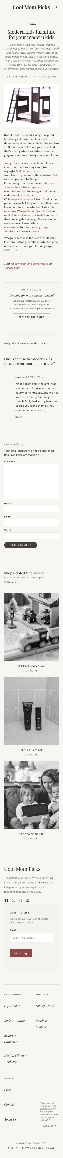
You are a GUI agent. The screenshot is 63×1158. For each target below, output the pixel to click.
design (7, 343)
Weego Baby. (12, 267)
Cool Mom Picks (31, 7)
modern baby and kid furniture (29, 264)
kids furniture (19, 343)
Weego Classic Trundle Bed (34, 211)
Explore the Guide (34, 318)
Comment (10, 461)
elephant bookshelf (23, 199)
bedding (36, 227)
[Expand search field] (55, 7)
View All (11, 582)
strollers (10, 231)
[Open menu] (6, 7)
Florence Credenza (22, 215)
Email (7, 516)
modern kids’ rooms (37, 343)
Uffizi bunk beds (29, 171)
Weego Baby (12, 163)
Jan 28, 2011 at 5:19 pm (33, 377)
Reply (18, 416)
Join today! (21, 953)
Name (8, 503)
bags (45, 227)
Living (31, 24)
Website (8, 530)
